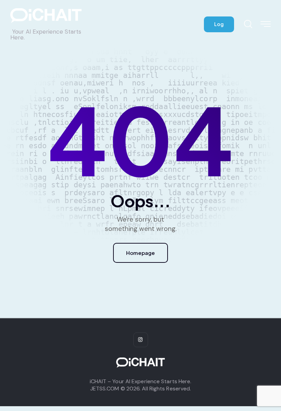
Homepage (140, 252)
